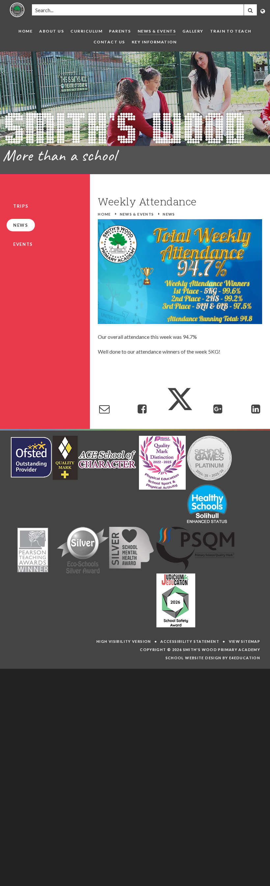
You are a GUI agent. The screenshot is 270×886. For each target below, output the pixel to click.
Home (104, 214)
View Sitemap (244, 641)
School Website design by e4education (213, 658)
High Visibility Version (123, 641)
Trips (20, 206)
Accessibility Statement (189, 641)
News (169, 214)
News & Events (137, 214)
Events (23, 244)
